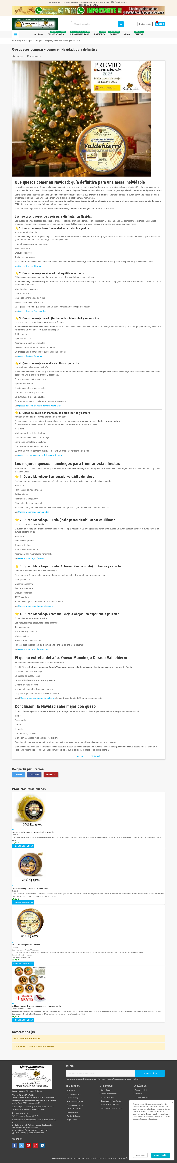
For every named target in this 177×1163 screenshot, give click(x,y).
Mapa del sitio (72, 1120)
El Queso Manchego (142, 1097)
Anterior (80, 756)
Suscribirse (151, 1073)
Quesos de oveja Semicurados (32, 311)
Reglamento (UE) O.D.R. (75, 1101)
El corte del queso (107, 1097)
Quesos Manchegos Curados (31, 558)
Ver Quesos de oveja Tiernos (28, 266)
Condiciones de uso (74, 1094)
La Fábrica (139, 1094)
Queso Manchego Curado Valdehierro (37, 698)
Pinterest (51, 775)
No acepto (140, 1155)
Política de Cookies (73, 1116)
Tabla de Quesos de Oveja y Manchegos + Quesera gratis (36, 1006)
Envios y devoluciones (75, 1105)
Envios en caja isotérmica (110, 1105)
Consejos (19, 56)
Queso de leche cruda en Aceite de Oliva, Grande (33, 832)
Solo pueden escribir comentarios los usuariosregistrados (34, 1046)
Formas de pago (73, 1098)
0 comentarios (35, 56)
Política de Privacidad (74, 1109)
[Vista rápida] (13, 830)
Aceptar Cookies (160, 1155)
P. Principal (95, 756)
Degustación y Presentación (111, 1101)
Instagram (42, 1145)
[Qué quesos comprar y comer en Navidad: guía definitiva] (88, 119)
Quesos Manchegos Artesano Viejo (34, 649)
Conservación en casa (109, 1094)
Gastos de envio (72, 1112)
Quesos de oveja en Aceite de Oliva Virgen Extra (40, 406)
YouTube (28, 1145)
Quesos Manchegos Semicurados (33, 512)
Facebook (34, 775)
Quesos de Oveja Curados (30, 356)
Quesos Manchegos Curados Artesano (35, 606)
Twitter (18, 775)
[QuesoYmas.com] (35, 24)
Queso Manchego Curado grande (26, 945)
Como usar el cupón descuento (112, 1108)
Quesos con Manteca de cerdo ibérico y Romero (40, 455)
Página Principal (141, 1090)
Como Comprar (106, 1090)
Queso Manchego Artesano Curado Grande (30, 888)
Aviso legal (71, 1091)
